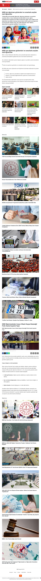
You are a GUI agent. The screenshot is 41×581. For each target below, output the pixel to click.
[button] (33, 47)
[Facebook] (3, 47)
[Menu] (35, 2)
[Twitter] (5, 47)
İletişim (19, 572)
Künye (15, 572)
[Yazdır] (31, 47)
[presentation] (6, 5)
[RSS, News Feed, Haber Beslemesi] (20, 576)
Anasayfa (5, 9)
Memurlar (10, 9)
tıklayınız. (30, 579)
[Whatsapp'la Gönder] (9, 47)
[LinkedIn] (7, 47)
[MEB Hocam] (7, 1)
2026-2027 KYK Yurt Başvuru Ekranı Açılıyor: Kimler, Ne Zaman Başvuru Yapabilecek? (22, 5)
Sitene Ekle (29, 572)
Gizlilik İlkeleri (23, 572)
